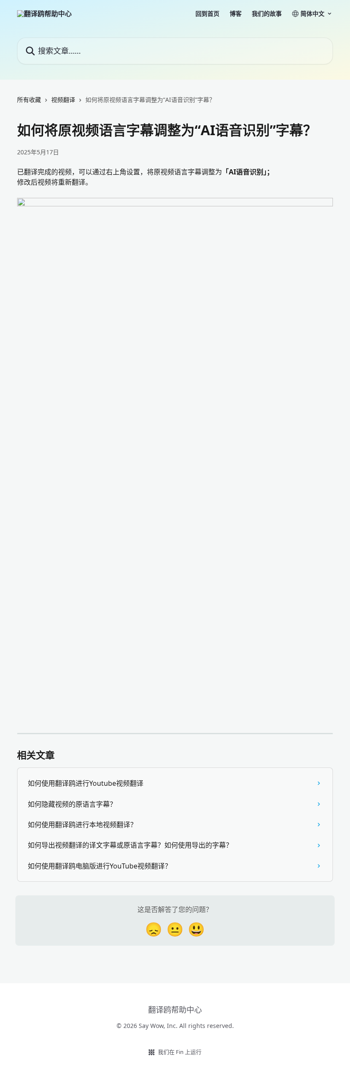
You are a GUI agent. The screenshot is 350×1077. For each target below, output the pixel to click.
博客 (236, 14)
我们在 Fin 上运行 (179, 1052)
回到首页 (207, 14)
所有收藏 (29, 100)
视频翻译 (63, 100)
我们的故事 (267, 14)
